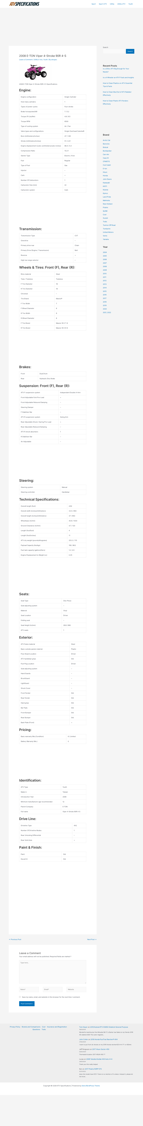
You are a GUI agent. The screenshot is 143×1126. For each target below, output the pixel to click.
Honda (105, 176)
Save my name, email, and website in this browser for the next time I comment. (51, 997)
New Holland (107, 204)
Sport (94, 4)
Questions (36, 1029)
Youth (130, 4)
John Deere (107, 179)
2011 (104, 277)
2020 (105, 309)
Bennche (106, 144)
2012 (104, 281)
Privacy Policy (15, 1027)
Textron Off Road (109, 225)
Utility (112, 4)
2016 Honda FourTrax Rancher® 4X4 (104, 1039)
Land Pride (107, 197)
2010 (104, 274)
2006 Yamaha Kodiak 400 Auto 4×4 (99, 1059)
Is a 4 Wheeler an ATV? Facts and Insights (118, 77)
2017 (104, 298)
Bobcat (105, 147)
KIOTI (105, 186)
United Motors (108, 232)
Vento (105, 236)
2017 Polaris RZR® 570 (93, 1069)
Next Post (91, 939)
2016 (104, 295)
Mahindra (106, 200)
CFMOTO (106, 161)
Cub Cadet (107, 165)
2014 (105, 288)
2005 (105, 256)
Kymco (105, 193)
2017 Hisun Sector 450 (100, 1049)
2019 (104, 305)
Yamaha (106, 239)
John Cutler (83, 1039)
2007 (105, 263)
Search (105, 47)
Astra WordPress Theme (91, 1086)
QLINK (105, 211)
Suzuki (105, 218)
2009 (105, 270)
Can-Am (106, 154)
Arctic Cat (106, 140)
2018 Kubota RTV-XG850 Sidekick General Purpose (109, 1027)
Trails (105, 222)
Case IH (106, 158)
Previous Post (15, 939)
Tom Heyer (83, 1027)
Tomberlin (106, 229)
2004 (105, 252)
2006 (105, 259)
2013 (105, 284)
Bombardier (107, 151)
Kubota (105, 190)
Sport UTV (103, 4)
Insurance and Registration (57, 1027)
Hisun (105, 172)
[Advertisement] (71, 23)
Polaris (105, 207)
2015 (104, 291)
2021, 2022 (107, 312)
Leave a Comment (25, 60)
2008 (36, 60)
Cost (104, 215)
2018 (104, 302)
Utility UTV (121, 4)
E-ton (40, 60)
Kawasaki (106, 183)
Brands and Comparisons (31, 1027)
